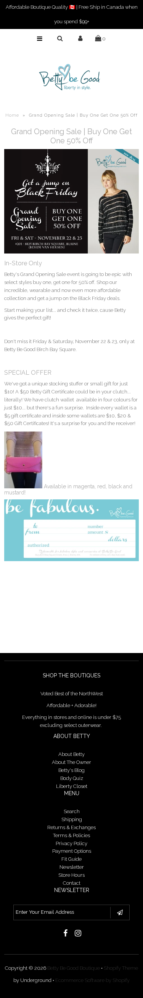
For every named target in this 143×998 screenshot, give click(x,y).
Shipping (71, 819)
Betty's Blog (71, 770)
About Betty (71, 754)
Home (12, 115)
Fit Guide (71, 859)
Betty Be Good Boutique (73, 968)
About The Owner (71, 762)
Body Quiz (71, 778)
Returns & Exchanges (71, 827)
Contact (71, 883)
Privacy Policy (71, 843)
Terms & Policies (71, 835)
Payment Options (71, 851)
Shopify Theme (121, 968)
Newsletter (71, 867)
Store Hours (71, 875)
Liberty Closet (71, 786)
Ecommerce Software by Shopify (92, 980)
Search (72, 811)
